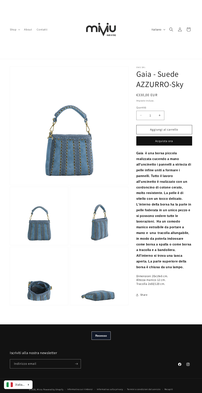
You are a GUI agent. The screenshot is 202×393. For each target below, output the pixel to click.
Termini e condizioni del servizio (144, 389)
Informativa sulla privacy (110, 389)
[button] (14, 29)
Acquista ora (164, 141)
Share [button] (144, 294)
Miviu (40, 389)
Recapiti (169, 389)
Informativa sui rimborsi (80, 389)
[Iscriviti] (76, 363)
